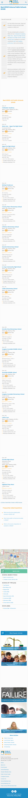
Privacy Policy (17, 796)
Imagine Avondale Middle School (12, 349)
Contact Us (3, 779)
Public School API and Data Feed (8, 786)
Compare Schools (5, 776)
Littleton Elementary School (10, 227)
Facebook (15, 791)
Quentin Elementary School (10, 247)
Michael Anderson (7, 185)
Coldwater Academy (20, 34)
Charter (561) (6, 592)
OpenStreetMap (25, 567)
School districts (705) (8, 602)
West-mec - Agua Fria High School (16, 36)
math (14, 41)
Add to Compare (8, 113)
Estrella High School (8, 460)
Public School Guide (5, 774)
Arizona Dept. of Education (9, 608)
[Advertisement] (14, 173)
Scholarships (7, 747)
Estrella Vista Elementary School (11, 329)
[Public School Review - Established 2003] (14, 2)
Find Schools (4, 767)
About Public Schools (9, 742)
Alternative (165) (7, 600)
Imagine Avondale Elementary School (13, 394)
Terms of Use (10, 796)
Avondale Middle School (9, 373)
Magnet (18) (6, 589)
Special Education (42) (8, 596)
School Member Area (6, 781)
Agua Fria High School (15, 38)
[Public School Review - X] (12, 791)
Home (2, 763)
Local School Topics (9, 740)
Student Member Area (6, 772)
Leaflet (20, 567)
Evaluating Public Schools (10, 745)
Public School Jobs (8, 738)
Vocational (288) (7, 598)
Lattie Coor (5, 418)
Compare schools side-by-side (10, 579)
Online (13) (5, 594)
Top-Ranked (6, 585)
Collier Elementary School (9, 289)
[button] (18, 557)
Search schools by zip (8, 577)
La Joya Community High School (11, 267)
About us (3, 765)
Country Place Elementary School (12, 207)
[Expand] (2, 556)
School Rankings (5, 769)
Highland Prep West (8, 485)
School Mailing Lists (5, 783)
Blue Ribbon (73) (7, 587)
